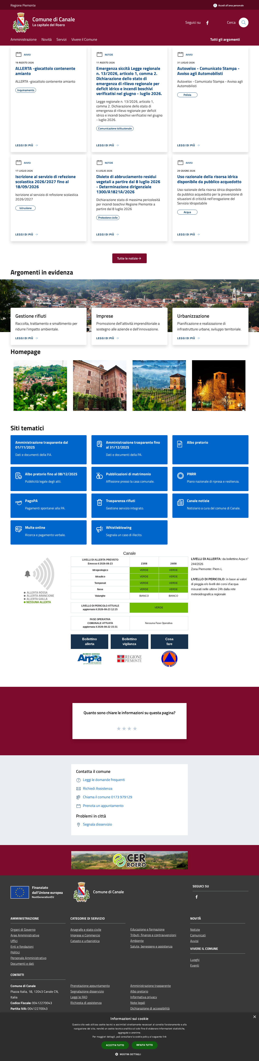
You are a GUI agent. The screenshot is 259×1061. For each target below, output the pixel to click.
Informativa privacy (143, 997)
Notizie (109, 55)
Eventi (194, 965)
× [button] (254, 1016)
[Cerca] (243, 22)
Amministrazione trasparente (150, 985)
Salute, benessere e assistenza (151, 946)
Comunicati (198, 935)
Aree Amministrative (25, 935)
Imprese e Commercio (85, 935)
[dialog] (129, 1037)
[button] (129, 1054)
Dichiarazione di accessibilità (150, 1008)
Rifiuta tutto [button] (144, 1045)
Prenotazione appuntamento (90, 985)
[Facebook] (206, 22)
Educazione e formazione (147, 929)
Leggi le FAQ (78, 997)
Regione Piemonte (23, 5)
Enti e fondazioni (22, 946)
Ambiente (137, 940)
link (165, 1037)
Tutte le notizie (127, 258)
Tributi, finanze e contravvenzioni (153, 935)
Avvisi (27, 55)
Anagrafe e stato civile (85, 929)
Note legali (137, 1002)
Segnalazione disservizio (87, 991)
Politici (15, 952)
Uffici (14, 940)
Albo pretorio (139, 991)
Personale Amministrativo (28, 957)
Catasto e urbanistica (85, 940)
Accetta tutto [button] (115, 1045)
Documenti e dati (22, 963)
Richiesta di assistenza (86, 1002)
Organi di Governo (23, 929)
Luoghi (195, 959)
